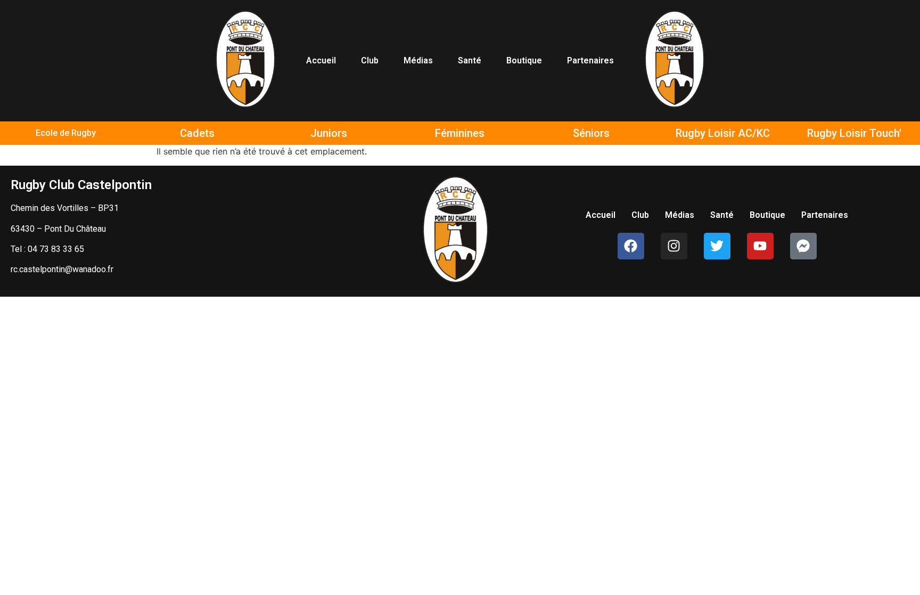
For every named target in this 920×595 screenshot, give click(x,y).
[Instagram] (674, 246)
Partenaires (590, 60)
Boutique (524, 60)
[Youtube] (760, 246)
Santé (469, 60)
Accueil (321, 60)
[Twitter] (717, 246)
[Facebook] (631, 246)
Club (370, 60)
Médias (418, 60)
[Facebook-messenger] (803, 246)
